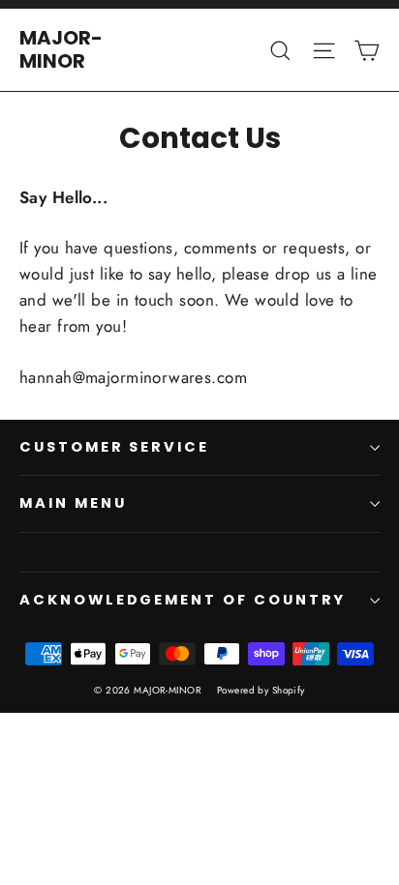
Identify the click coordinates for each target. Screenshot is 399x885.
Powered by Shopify (261, 690)
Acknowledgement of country (182, 599)
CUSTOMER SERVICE (114, 447)
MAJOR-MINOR (61, 49)
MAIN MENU (72, 503)
